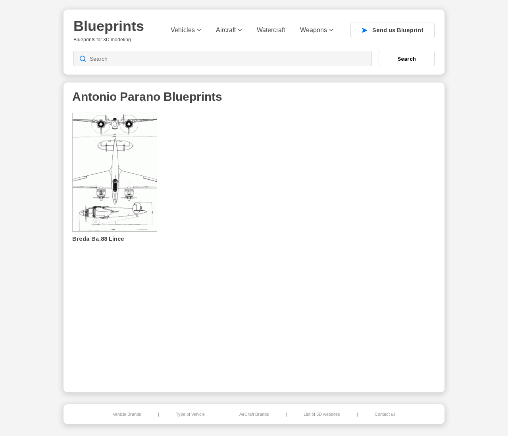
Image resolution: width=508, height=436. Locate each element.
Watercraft (271, 30)
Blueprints (108, 26)
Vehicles (183, 30)
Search (407, 59)
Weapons (313, 30)
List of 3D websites (322, 414)
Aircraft (226, 30)
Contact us (385, 414)
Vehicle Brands (127, 414)
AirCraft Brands (254, 414)
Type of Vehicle (190, 414)
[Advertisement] (394, 246)
